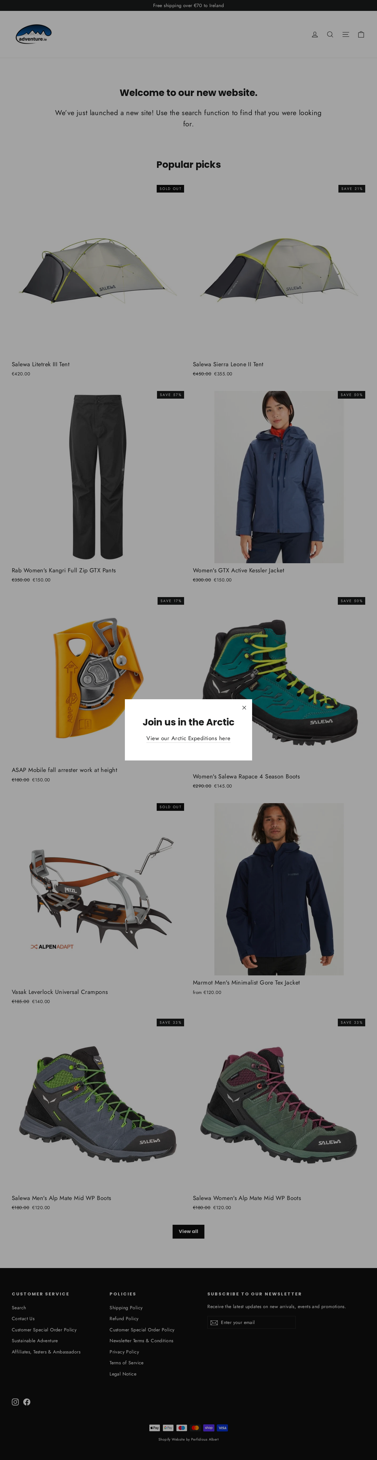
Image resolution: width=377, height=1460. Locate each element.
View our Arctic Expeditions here (188, 738)
